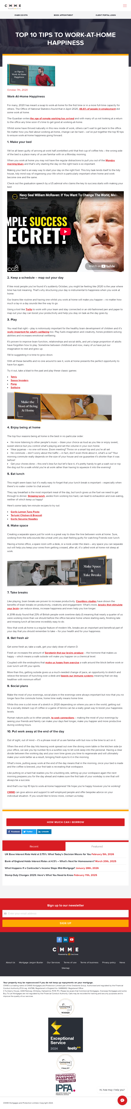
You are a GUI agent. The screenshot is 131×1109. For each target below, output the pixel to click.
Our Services (53, 962)
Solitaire (15, 387)
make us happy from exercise (62, 662)
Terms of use (70, 962)
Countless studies (86, 601)
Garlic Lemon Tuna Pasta (25, 511)
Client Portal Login (106, 15)
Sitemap (65, 968)
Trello (29, 309)
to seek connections (62, 717)
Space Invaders (19, 380)
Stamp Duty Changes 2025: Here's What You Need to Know (39, 875)
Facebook (15, 831)
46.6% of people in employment (97, 108)
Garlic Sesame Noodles (24, 518)
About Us (10, 962)
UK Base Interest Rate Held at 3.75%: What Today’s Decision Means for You (48, 854)
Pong (14, 384)
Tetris (14, 376)
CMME (11, 792)
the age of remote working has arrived (52, 118)
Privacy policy (109, 962)
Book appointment (63, 15)
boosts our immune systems (77, 675)
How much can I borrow (65, 822)
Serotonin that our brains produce (64, 652)
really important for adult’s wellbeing (28, 331)
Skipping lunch (36, 495)
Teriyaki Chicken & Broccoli (26, 515)
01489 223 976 (21, 15)
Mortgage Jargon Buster (31, 962)
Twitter (30, 831)
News (122, 962)
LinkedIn (45, 831)
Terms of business (89, 962)
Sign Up (65, 923)
